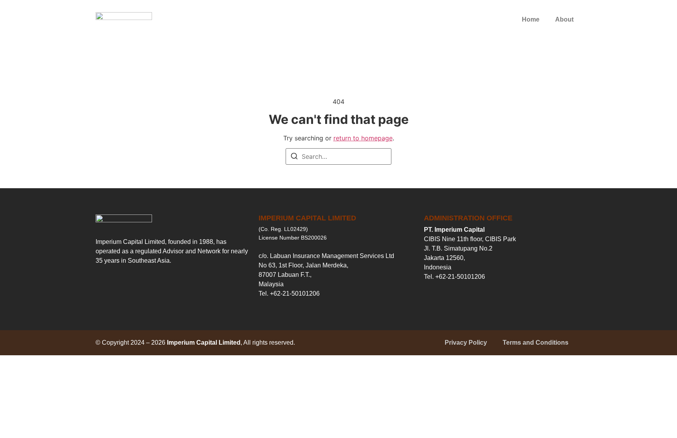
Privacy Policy (466, 342)
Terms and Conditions (535, 342)
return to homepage (363, 138)
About (564, 19)
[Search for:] (338, 156)
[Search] (294, 157)
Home (530, 19)
